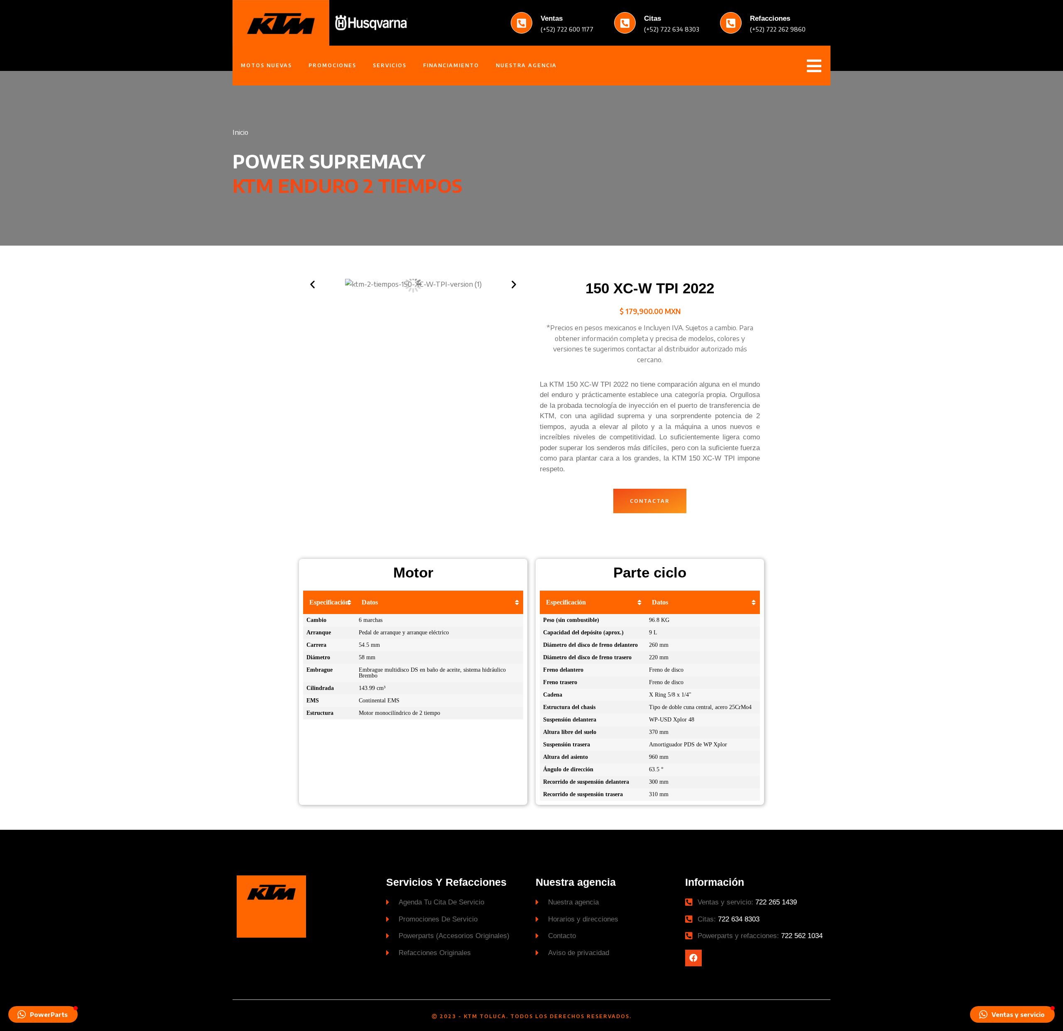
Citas (652, 18)
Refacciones (770, 18)
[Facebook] (693, 958)
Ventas (552, 18)
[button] (649, 501)
